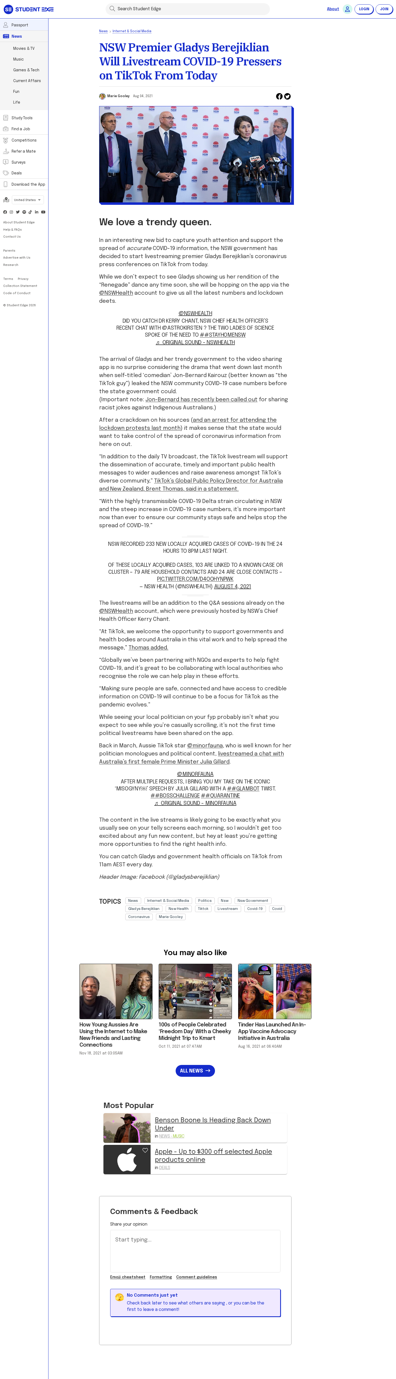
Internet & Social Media (132, 31)
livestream (228, 909)
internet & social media (168, 901)
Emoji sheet (127, 1277)
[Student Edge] (29, 9)
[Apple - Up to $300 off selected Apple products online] (127, 1159)
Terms (8, 279)
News (103, 31)
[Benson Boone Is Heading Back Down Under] (127, 1127)
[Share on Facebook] (279, 96)
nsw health (179, 909)
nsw (224, 901)
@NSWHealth (116, 293)
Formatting (161, 1277)
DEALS (164, 1168)
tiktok (203, 909)
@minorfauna (205, 746)
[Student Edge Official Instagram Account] (11, 212)
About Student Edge (19, 222)
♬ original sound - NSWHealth (195, 343)
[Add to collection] (145, 1150)
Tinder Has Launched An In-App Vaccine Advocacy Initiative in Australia (272, 1031)
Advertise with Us (16, 257)
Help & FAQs (12, 229)
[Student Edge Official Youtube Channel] (43, 212)
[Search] (112, 8)
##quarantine (220, 796)
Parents (9, 250)
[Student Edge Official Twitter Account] (18, 212)
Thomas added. (148, 648)
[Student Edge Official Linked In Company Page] (37, 212)
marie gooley (171, 917)
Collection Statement (20, 286)
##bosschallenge (175, 796)
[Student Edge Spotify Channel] (24, 212)
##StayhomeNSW (223, 335)
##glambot (243, 789)
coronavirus (139, 917)
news (133, 901)
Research (10, 265)
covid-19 (255, 909)
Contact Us (12, 236)
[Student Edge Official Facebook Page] (5, 212)
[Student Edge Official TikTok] (30, 212)
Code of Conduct (16, 293)
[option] (133, 901)
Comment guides (196, 1277)
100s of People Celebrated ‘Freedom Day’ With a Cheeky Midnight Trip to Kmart (195, 1031)
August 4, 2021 (232, 587)
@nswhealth (195, 313)
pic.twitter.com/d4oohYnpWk (195, 579)
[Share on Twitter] (287, 96)
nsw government (253, 901)
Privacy (23, 279)
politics (205, 901)
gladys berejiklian (143, 909)
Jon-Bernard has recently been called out (201, 400)
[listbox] (208, 907)
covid (277, 909)
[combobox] (28, 200)
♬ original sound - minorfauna (195, 803)
